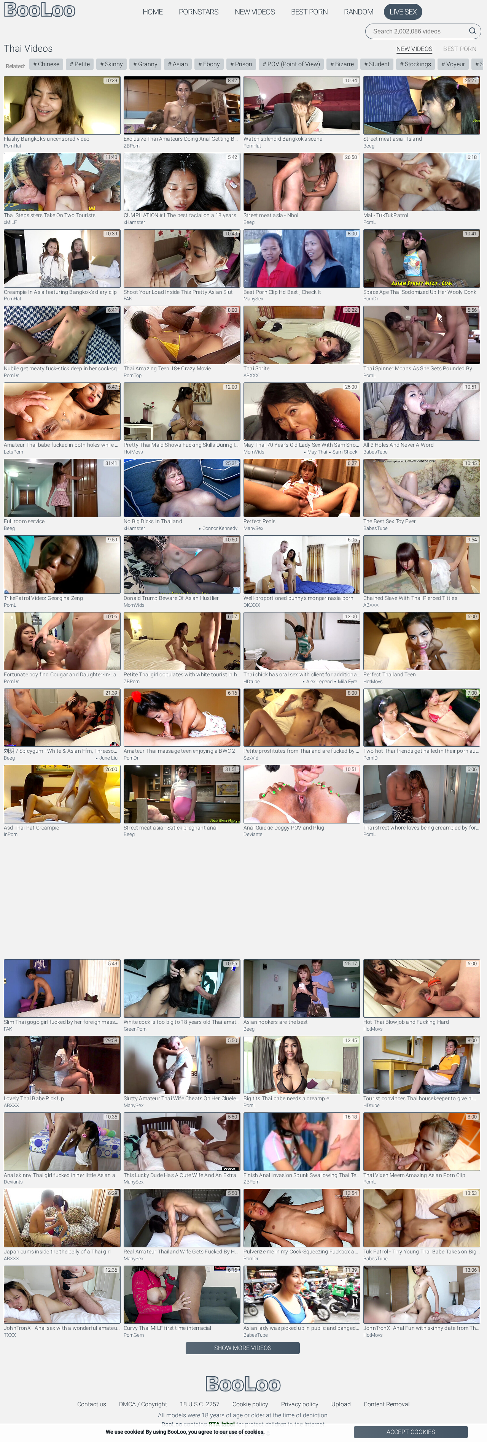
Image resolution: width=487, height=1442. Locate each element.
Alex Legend (319, 681)
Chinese (48, 64)
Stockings (417, 64)
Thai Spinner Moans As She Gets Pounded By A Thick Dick (421, 368)
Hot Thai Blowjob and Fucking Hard (406, 1022)
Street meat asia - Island (392, 139)
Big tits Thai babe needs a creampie (286, 1098)
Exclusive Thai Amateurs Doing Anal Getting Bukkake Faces (182, 139)
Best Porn (309, 11)
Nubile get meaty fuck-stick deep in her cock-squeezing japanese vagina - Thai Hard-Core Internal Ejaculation (62, 368)
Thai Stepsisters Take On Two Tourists (49, 215)
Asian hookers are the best (276, 1022)
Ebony (211, 64)
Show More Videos (242, 1348)
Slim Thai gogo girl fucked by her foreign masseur (62, 1022)
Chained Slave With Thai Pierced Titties (410, 598)
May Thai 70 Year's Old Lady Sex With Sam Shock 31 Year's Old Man (302, 445)
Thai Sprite (256, 368)
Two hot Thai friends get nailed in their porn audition (421, 751)
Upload (341, 1404)
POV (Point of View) (293, 64)
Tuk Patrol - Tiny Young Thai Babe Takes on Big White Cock (421, 1251)
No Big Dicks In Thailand (153, 521)
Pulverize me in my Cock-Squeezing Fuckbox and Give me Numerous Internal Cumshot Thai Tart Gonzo (302, 1251)
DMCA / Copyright (143, 1404)
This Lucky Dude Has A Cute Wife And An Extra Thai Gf (182, 1175)
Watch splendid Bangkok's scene (283, 139)
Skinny (113, 64)
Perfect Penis (260, 521)
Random (358, 11)
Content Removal (387, 1404)
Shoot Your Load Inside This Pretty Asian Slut (178, 292)
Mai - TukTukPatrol (386, 215)
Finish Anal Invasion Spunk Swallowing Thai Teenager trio (302, 1175)
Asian (179, 64)
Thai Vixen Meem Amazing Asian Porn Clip (414, 1175)
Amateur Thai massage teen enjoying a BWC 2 (179, 751)
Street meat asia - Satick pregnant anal (171, 828)
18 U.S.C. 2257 (200, 1404)
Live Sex (403, 11)
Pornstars (198, 11)
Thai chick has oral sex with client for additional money (302, 674)
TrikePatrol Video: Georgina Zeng (43, 598)
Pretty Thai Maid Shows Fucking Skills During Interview (182, 445)
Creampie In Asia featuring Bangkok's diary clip (60, 292)
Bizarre (344, 64)
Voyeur (455, 64)
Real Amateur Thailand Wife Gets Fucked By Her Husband (182, 1251)
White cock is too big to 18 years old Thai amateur (182, 1022)
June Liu (108, 757)
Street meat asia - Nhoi (271, 215)
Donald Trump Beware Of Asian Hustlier (171, 598)
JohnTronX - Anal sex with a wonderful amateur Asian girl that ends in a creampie (62, 1328)
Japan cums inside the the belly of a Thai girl (57, 1251)
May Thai (316, 451)
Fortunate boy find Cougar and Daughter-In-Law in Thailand (62, 674)
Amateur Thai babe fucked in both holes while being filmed (62, 445)
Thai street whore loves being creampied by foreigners (421, 828)
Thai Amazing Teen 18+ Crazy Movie (167, 368)
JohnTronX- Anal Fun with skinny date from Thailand (421, 1328)
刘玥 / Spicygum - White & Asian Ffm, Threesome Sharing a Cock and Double (62, 751)
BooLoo (243, 1383)
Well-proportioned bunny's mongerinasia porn (299, 598)
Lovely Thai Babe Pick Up (34, 1098)
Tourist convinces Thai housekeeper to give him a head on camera (421, 1098)
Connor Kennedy (219, 528)
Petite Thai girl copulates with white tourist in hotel (182, 674)
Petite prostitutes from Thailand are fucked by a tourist (302, 751)
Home (152, 11)
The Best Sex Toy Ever (389, 521)
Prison (243, 64)
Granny (147, 64)
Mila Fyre (347, 681)
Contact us (91, 1404)
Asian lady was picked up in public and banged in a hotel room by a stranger (302, 1328)
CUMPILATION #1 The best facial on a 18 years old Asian (182, 215)
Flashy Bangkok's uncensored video (47, 139)
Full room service (24, 521)
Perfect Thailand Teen (389, 674)
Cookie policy (250, 1404)
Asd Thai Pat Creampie (31, 828)
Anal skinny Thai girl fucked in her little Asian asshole (62, 1175)
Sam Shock (344, 451)
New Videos (255, 11)
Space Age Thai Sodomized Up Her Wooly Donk (419, 292)
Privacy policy (299, 1404)
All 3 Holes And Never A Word (398, 445)
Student (379, 64)
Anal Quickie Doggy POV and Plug (284, 828)
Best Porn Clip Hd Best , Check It (282, 292)
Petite (81, 64)
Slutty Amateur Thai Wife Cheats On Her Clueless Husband (182, 1098)
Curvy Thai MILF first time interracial (168, 1328)
